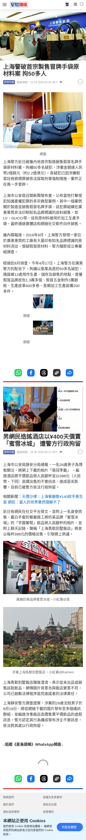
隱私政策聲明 (11, 811)
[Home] (19, 4)
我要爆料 (48, 811)
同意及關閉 (69, 827)
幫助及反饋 (50, 804)
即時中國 (9, 82)
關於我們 (8, 804)
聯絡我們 (8, 797)
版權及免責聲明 (52, 797)
